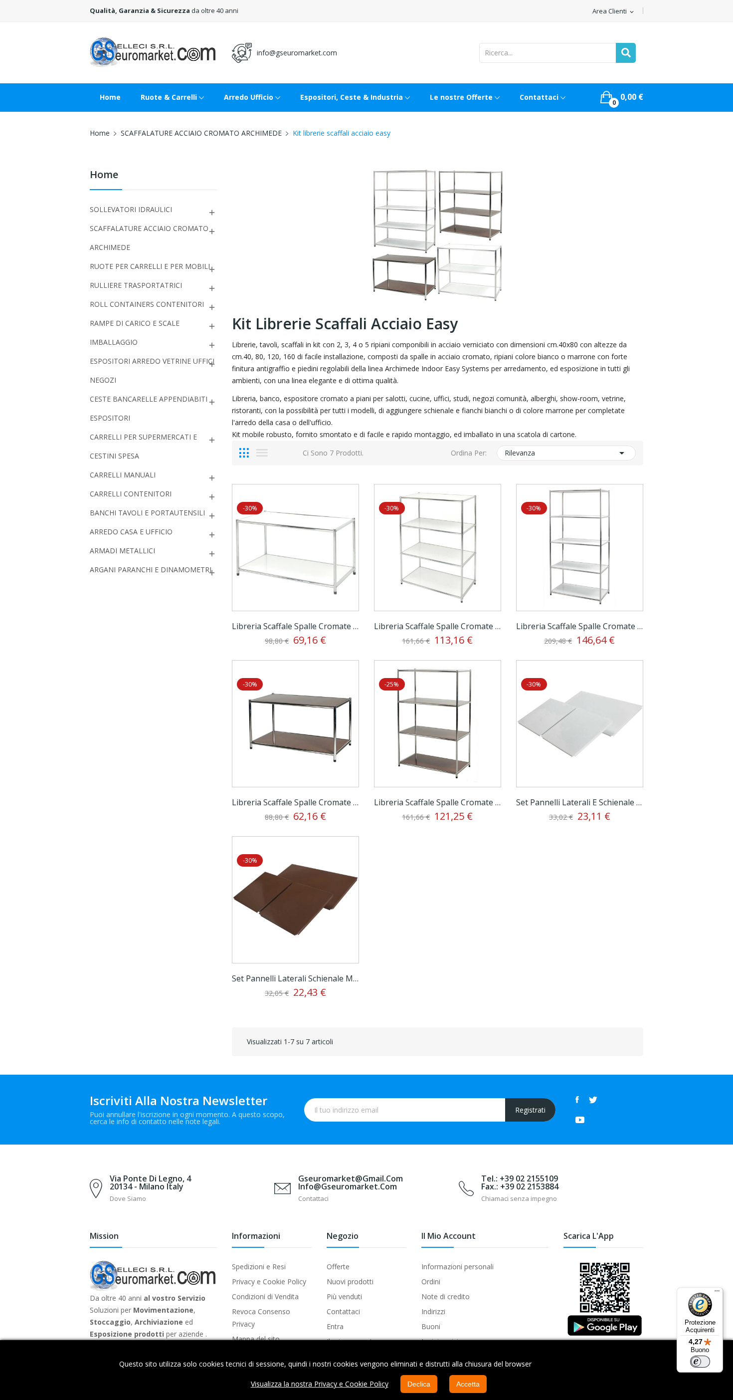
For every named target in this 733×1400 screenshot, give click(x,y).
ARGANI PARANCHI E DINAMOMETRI (150, 569)
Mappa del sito (256, 1339)
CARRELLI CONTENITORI (131, 493)
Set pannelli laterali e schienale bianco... (579, 802)
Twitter (593, 1100)
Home (104, 175)
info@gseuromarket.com (297, 52)
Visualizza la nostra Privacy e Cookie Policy (319, 1384)
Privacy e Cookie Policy (269, 1281)
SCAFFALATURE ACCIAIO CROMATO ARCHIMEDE (149, 238)
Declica (418, 1384)
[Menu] (717, 1293)
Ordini (430, 1281)
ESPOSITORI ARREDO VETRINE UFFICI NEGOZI (152, 370)
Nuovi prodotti (350, 1281)
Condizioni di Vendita (265, 1296)
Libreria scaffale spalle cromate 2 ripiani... (295, 626)
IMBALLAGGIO (114, 342)
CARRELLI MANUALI (123, 474)
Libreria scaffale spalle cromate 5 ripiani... (579, 626)
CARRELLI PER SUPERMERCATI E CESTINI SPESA (143, 446)
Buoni (430, 1326)
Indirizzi (433, 1311)
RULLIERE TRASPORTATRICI (136, 285)
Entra (335, 1326)
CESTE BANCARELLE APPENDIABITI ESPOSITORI (148, 408)
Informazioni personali (457, 1266)
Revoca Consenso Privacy (261, 1318)
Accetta (468, 1384)
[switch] (700, 1362)
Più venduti (344, 1296)
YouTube (579, 1120)
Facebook (577, 1100)
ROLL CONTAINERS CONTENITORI (147, 304)
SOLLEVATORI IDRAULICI (131, 209)
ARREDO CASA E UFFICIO (131, 531)
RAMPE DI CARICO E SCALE (135, 323)
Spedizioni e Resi (259, 1266)
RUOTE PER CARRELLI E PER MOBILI (150, 266)
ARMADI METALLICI (122, 550)
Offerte (338, 1266)
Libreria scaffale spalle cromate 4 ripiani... (437, 626)
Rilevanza (566, 453)
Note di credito (445, 1296)
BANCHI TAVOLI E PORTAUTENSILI (147, 512)
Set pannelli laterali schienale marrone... (295, 978)
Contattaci (343, 1311)
